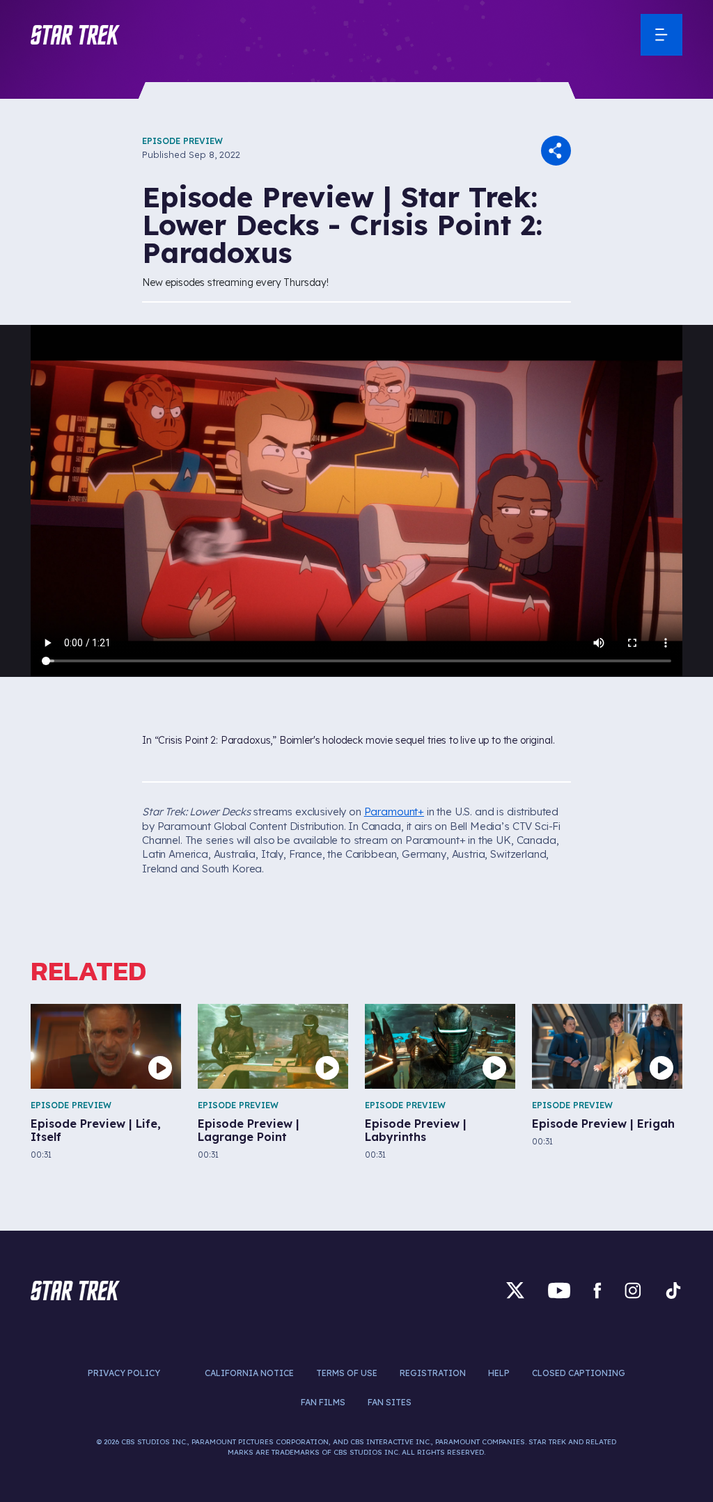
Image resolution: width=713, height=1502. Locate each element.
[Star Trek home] (75, 1290)
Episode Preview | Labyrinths (416, 1130)
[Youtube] (559, 1290)
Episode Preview (182, 141)
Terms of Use (346, 1373)
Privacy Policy (124, 1373)
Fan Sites (390, 1402)
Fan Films (323, 1402)
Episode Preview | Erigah (603, 1124)
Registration (433, 1373)
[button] (75, 35)
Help (499, 1373)
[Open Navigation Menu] (661, 35)
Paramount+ (394, 811)
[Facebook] (597, 1290)
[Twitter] (515, 1290)
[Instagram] (633, 1290)
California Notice (249, 1373)
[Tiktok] (673, 1290)
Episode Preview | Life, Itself (96, 1130)
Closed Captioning (578, 1373)
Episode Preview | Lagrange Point (248, 1130)
